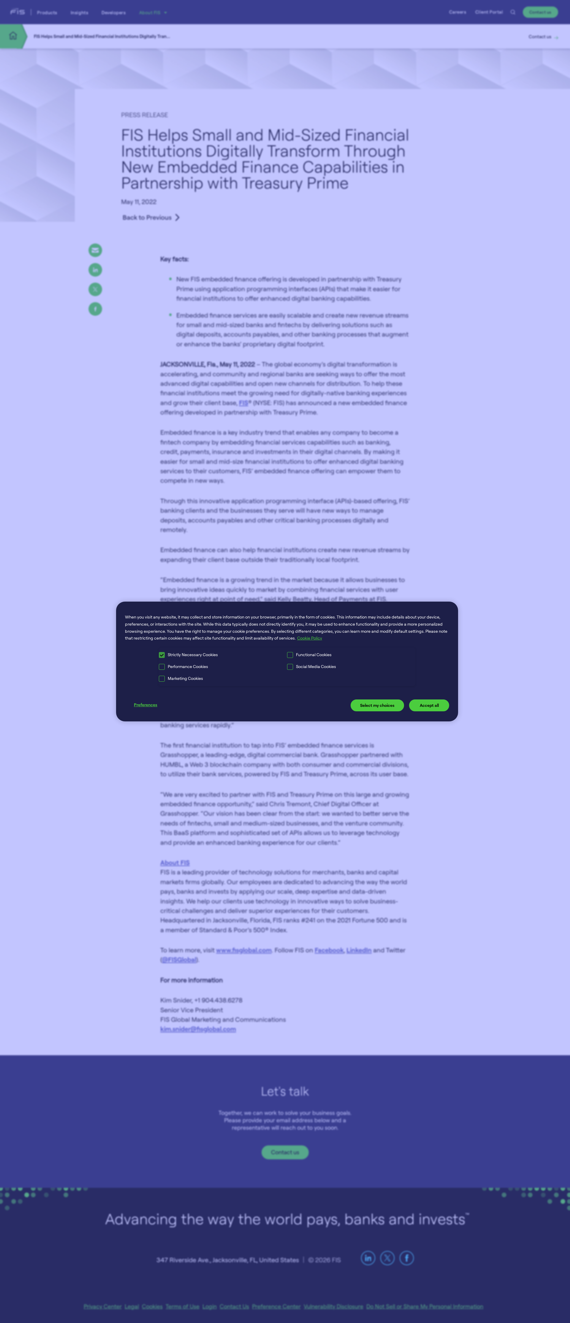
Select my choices (377, 705)
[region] (287, 661)
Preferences (145, 704)
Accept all (429, 705)
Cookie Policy (309, 637)
